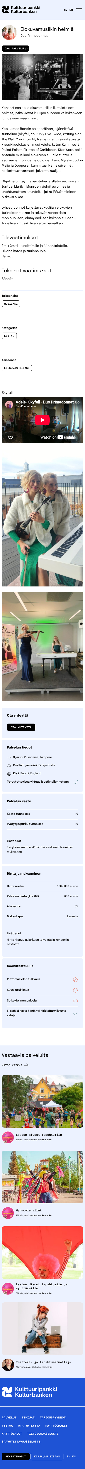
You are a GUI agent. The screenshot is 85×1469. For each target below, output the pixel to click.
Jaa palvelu (13, 49)
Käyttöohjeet (56, 1425)
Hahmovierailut (29, 1210)
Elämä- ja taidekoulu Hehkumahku (33, 1140)
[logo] (23, 10)
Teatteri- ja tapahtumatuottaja (43, 1362)
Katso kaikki (12, 1065)
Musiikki (11, 303)
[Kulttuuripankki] (29, 1404)
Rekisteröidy (15, 1456)
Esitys (9, 335)
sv (66, 10)
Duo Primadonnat (34, 36)
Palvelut (9, 1417)
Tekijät (28, 1417)
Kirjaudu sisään (47, 1456)
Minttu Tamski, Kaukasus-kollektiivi (34, 1367)
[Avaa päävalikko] (79, 10)
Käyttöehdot (12, 1433)
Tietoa (7, 1425)
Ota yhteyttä (21, 727)
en (71, 10)
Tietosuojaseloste (43, 1433)
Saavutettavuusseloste (21, 1441)
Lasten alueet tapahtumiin (39, 1134)
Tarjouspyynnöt (53, 1417)
